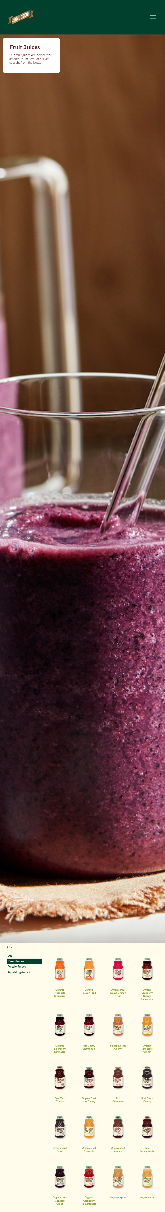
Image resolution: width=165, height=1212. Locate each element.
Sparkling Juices (19, 972)
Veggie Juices (17, 966)
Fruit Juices (16, 961)
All (9, 947)
